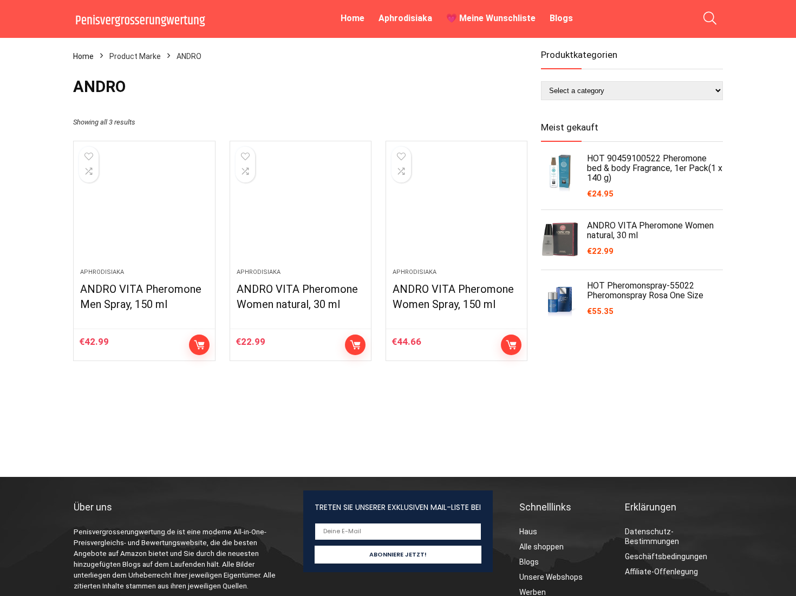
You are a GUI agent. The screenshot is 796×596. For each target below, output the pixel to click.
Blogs (561, 18)
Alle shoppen (541, 546)
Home (352, 18)
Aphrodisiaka (405, 18)
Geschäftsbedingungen (666, 556)
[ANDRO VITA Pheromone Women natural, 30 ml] (300, 210)
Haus (528, 531)
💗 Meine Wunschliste (491, 18)
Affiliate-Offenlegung (661, 571)
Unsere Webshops (551, 577)
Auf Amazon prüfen (199, 345)
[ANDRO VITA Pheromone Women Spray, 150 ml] (456, 210)
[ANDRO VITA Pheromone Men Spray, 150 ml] (144, 210)
